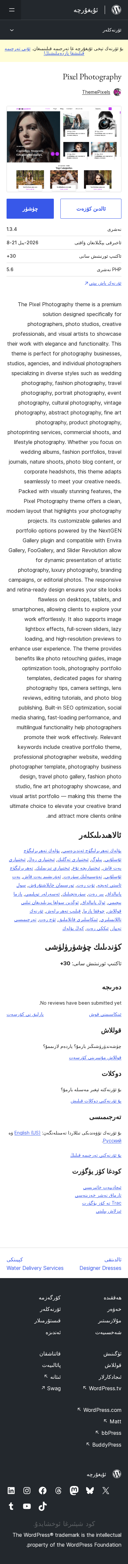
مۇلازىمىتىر (109, 1320)
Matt (112, 1421)
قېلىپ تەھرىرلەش (63, 910)
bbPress (108, 1433)
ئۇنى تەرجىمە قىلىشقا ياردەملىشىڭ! (44, 51)
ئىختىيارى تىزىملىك (53, 868)
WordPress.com (99, 1410)
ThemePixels (96, 92)
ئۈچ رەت (47, 919)
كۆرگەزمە (50, 1297)
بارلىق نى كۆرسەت (25, 1014)
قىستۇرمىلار (47, 1320)
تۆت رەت (86, 885)
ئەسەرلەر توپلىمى (42, 893)
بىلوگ (96, 859)
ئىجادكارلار (110, 1377)
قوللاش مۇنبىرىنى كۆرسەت (95, 1057)
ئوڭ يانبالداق (93, 902)
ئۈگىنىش (112, 1353)
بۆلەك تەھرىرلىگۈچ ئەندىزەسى (91, 850)
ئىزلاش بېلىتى (108, 1210)
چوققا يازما (94, 910)
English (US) (27, 1132)
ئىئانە (52, 1377)
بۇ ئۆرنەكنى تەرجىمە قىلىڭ (95, 1155)
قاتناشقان (50, 1353)
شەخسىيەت (108, 1332)
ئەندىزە (53, 1332)
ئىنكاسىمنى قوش (105, 1014)
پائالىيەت (51, 1365)
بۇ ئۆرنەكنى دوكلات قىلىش (96, 1100)
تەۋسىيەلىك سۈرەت (83, 876)
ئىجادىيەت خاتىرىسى (102, 1187)
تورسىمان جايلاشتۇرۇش (51, 885)
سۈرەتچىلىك (74, 893)
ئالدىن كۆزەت (91, 208)
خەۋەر (114, 1309)
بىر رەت (96, 893)
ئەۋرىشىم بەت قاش (42, 876)
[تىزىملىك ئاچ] (10, 10)
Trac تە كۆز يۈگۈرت (101, 1203)
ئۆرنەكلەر (112, 29)
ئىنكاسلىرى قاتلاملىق (78, 919)
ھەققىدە (112, 1297)
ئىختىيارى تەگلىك (73, 859)
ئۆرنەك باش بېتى (105, 283)
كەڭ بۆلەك (73, 928)
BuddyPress (103, 1444)
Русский (112, 1140)
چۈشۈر (30, 208)
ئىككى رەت (98, 928)
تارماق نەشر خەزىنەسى (98, 1195)
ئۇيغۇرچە (96, 1474)
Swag (51, 1388)
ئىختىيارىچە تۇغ (86, 868)
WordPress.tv (101, 1388)
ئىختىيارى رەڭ (41, 859)
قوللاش (113, 1365)
